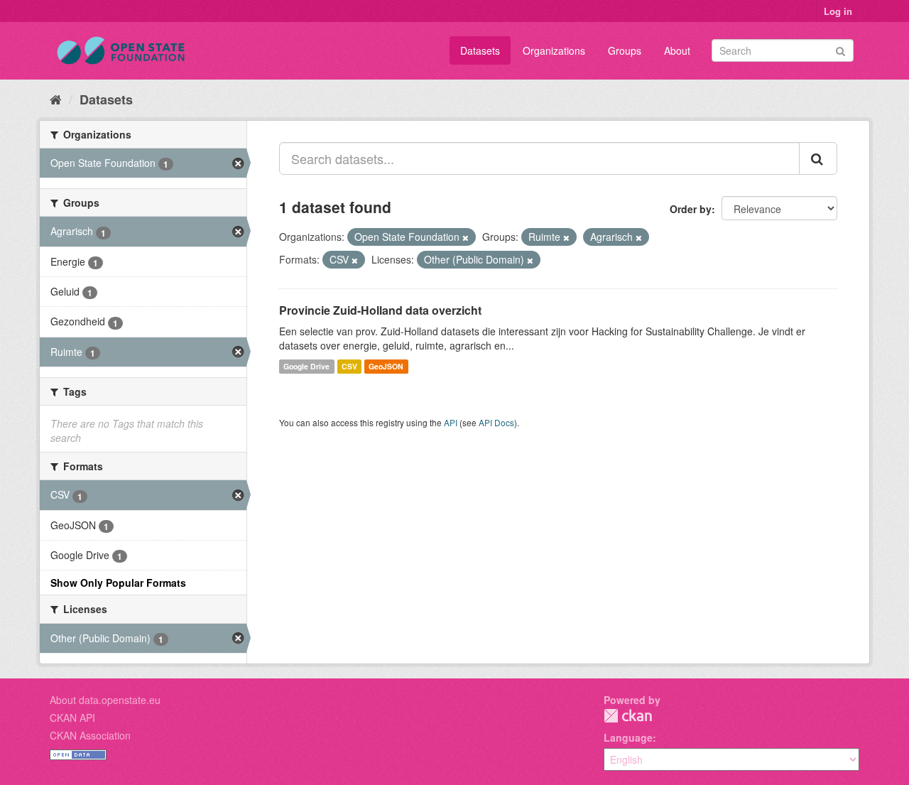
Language (628, 737)
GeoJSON (386, 366)
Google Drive (306, 366)
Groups (624, 50)
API (450, 422)
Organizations (554, 50)
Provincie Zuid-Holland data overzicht (380, 310)
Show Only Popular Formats (118, 582)
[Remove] (465, 237)
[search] (818, 158)
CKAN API (72, 717)
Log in (838, 11)
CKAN (628, 715)
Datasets (480, 50)
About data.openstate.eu (105, 700)
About (677, 50)
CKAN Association (90, 735)
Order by (691, 209)
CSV (349, 366)
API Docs (496, 422)
